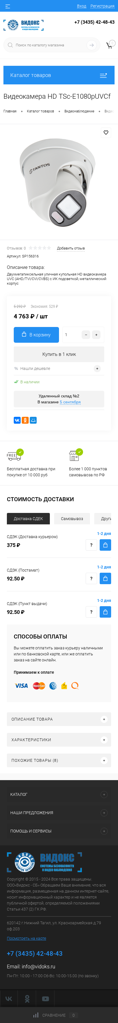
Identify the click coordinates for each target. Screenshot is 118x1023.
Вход (81, 6)
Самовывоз (72, 518)
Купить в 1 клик (59, 354)
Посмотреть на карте (26, 938)
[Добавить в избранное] (106, 133)
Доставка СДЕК (28, 518)
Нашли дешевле (35, 368)
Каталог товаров (30, 75)
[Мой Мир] (33, 420)
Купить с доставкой (105, 545)
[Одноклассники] (25, 420)
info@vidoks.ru (38, 966)
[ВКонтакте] (17, 420)
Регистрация (103, 6)
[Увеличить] (59, 183)
